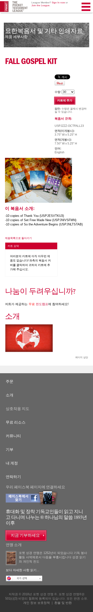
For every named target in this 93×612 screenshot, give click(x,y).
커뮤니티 (13, 436)
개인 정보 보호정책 (36, 603)
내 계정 (12, 463)
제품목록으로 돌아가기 (18, 238)
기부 (9, 449)
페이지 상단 (81, 357)
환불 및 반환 (63, 603)
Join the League (40, 5)
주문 (9, 381)
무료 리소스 (16, 422)
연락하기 (13, 477)
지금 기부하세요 (25, 535)
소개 (9, 395)
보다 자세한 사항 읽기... (22, 570)
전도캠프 (38, 304)
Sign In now (58, 2)
